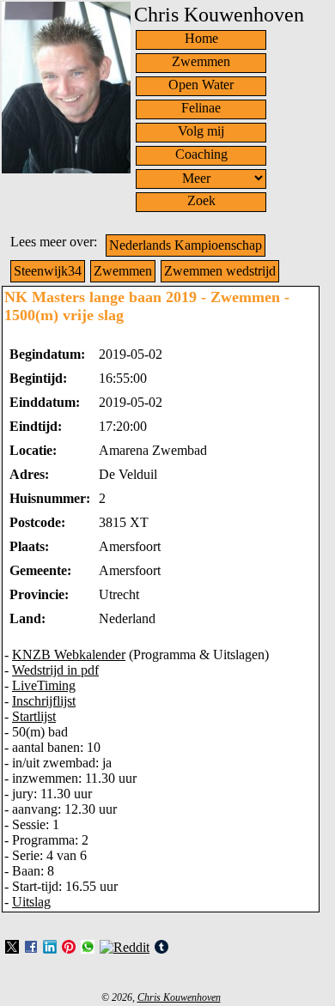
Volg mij (201, 131)
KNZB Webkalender (68, 654)
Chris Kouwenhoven (179, 997)
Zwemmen (201, 61)
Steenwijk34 (48, 271)
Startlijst (34, 716)
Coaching (201, 154)
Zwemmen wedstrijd (220, 271)
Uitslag (31, 901)
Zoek (201, 200)
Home (201, 38)
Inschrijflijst (44, 701)
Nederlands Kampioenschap (185, 245)
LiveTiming (44, 685)
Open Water (201, 84)
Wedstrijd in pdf (55, 670)
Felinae (201, 107)
